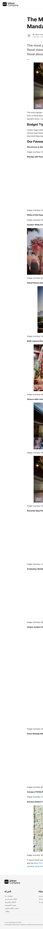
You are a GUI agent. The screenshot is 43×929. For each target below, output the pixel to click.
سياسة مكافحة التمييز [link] (12, 908)
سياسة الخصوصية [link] (10, 905)
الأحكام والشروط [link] (10, 902)
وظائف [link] (7, 911)
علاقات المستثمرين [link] (11, 899)
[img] (11, 4)
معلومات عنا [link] (9, 896)
